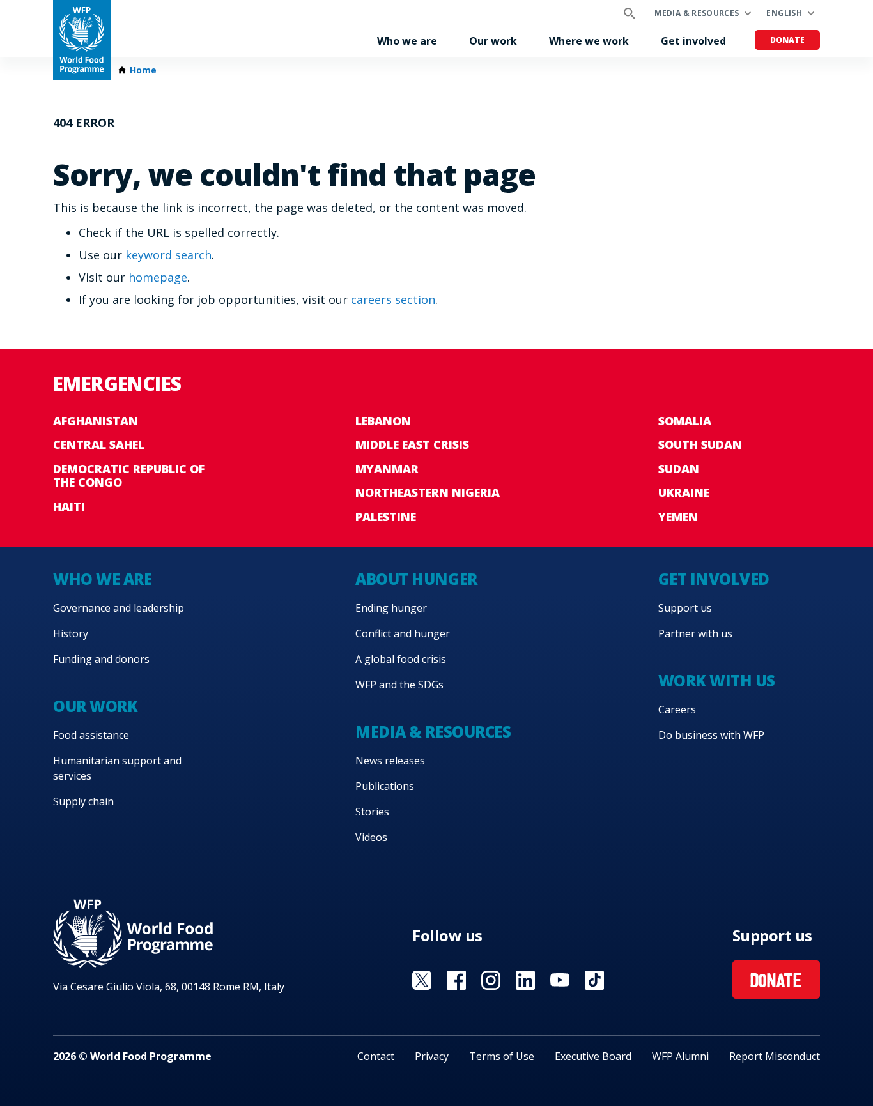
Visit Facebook (456, 980)
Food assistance (91, 735)
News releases (390, 761)
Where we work (589, 41)
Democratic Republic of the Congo (129, 475)
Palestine (385, 516)
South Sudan (700, 444)
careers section (393, 299)
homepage (157, 277)
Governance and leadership (118, 608)
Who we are (407, 41)
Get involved (693, 41)
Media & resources (696, 13)
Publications (384, 786)
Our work (493, 41)
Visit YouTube (559, 980)
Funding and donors (101, 659)
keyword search (168, 254)
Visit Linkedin (525, 980)
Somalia (684, 420)
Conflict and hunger (402, 633)
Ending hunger (391, 608)
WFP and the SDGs (399, 685)
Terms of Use (501, 1056)
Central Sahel (98, 444)
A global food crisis (400, 659)
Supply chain (83, 801)
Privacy (432, 1056)
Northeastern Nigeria (427, 492)
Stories (372, 812)
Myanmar (387, 468)
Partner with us (695, 633)
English (784, 13)
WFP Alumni (680, 1056)
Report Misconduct (774, 1056)
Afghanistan (95, 420)
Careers (677, 709)
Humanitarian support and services (117, 768)
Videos (371, 837)
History (70, 633)
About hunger (416, 578)
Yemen (678, 516)
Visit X (421, 980)
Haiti (69, 506)
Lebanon (383, 420)
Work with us (716, 680)
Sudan (678, 468)
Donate (787, 39)
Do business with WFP (711, 735)
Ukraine (683, 492)
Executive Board (593, 1056)
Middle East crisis (412, 444)
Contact (375, 1056)
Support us (685, 608)
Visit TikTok (594, 980)
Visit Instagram (490, 980)
